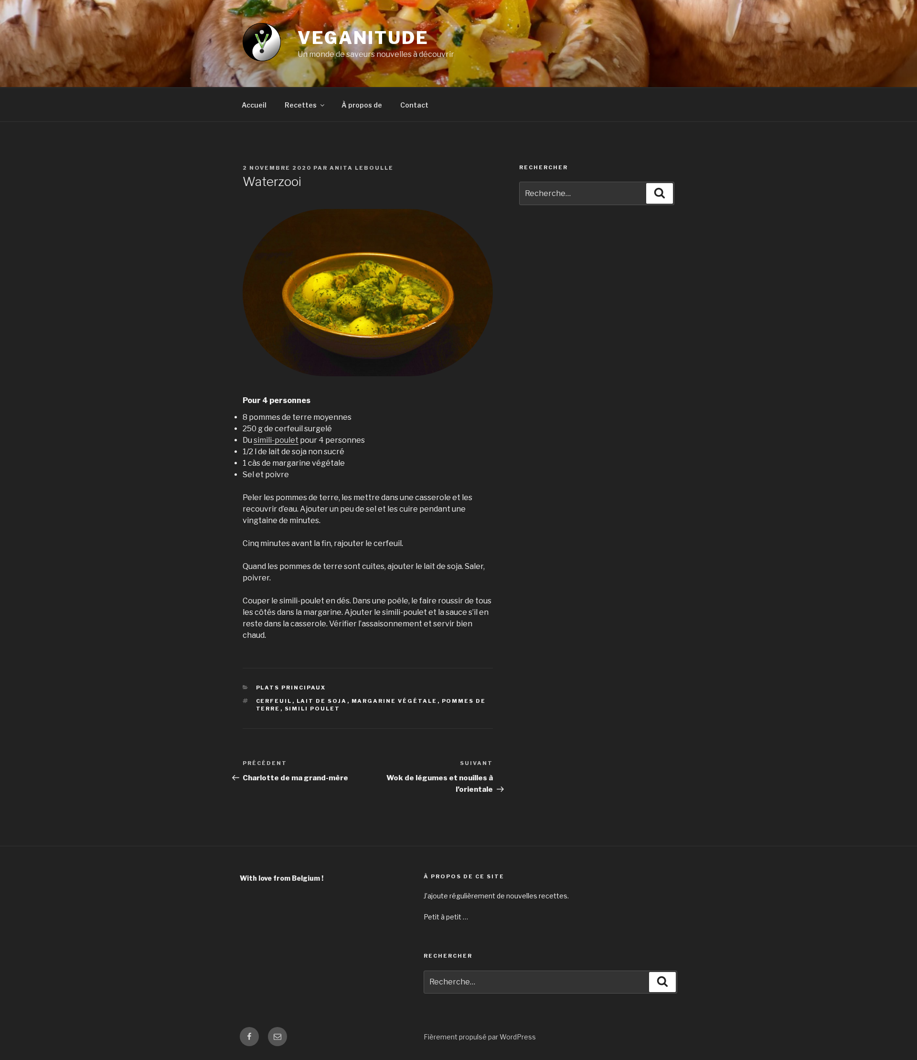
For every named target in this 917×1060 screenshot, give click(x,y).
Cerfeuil (274, 701)
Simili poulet (313, 708)
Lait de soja (322, 701)
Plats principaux (291, 687)
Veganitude (363, 37)
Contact (414, 105)
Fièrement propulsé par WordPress (480, 1037)
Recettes (301, 105)
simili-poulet (276, 440)
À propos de (361, 105)
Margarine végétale (394, 701)
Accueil (254, 105)
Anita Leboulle (362, 167)
